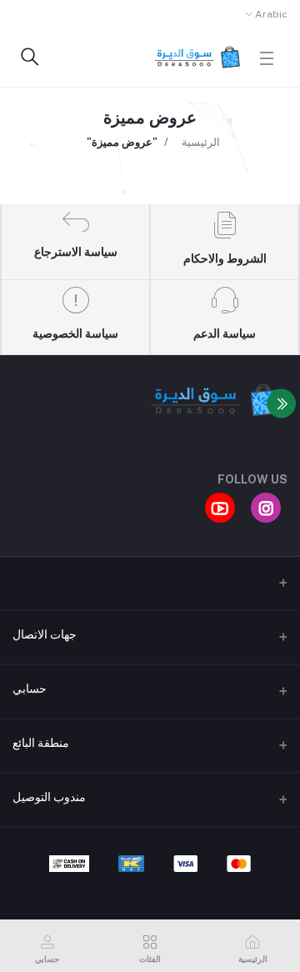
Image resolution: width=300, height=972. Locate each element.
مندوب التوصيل (49, 797)
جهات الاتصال (44, 634)
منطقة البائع (40, 742)
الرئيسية (201, 142)
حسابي (29, 688)
